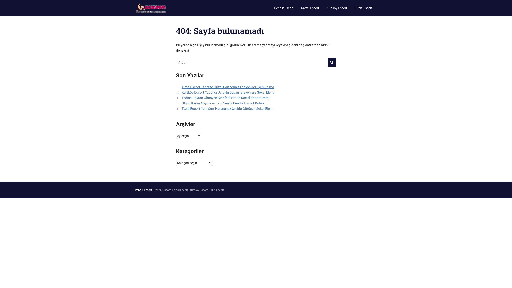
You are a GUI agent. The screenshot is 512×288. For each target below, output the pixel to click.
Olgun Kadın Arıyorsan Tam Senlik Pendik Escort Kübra (223, 103)
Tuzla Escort (363, 8)
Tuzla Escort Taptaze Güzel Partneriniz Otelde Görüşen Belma (228, 87)
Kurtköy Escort (337, 8)
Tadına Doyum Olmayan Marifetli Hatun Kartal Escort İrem (225, 98)
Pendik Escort (283, 8)
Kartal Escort (310, 8)
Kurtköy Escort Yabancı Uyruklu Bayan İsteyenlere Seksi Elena (228, 92)
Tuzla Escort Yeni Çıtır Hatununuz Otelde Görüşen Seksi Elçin (227, 109)
